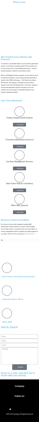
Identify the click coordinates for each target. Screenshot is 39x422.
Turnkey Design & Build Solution (19, 118)
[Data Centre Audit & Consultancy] (19, 177)
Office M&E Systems (19, 205)
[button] (19, 7)
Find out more (30, 234)
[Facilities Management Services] (19, 155)
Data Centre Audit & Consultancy (19, 183)
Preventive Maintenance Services (20, 140)
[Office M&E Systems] (19, 199)
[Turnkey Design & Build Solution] (19, 111)
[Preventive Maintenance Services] (19, 133)
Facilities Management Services (19, 161)
